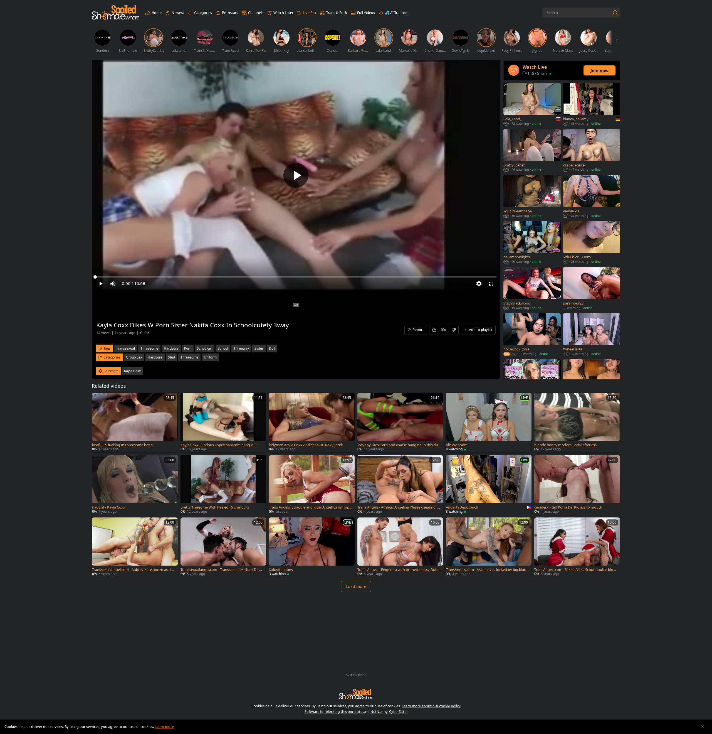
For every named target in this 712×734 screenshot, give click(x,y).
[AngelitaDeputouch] (488, 485)
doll (272, 348)
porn (187, 348)
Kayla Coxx (132, 371)
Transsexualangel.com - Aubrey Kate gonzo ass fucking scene (133, 569)
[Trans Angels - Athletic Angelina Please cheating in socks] (400, 485)
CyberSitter (398, 711)
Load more (356, 586)
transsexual (125, 348)
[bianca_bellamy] (591, 105)
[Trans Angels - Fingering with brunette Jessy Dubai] (400, 547)
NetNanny (378, 711)
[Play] (295, 175)
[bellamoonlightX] (532, 243)
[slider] (296, 277)
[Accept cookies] (703, 727)
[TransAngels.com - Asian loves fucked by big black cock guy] (488, 547)
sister (258, 348)
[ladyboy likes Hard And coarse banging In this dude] (400, 422)
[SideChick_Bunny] (591, 243)
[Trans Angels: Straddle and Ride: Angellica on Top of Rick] (312, 485)
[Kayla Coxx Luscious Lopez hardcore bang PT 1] (223, 422)
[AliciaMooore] (488, 422)
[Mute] (112, 283)
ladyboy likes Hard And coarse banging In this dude (398, 445)
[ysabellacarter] (591, 151)
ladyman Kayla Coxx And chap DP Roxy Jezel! (306, 445)
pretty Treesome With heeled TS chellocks (215, 507)
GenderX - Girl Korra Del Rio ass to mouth (568, 507)
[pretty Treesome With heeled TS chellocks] (223, 485)
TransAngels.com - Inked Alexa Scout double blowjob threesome (575, 569)
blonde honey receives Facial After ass (565, 445)
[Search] (615, 12)
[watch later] (98, 399)
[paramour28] (591, 289)
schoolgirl (204, 348)
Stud (171, 357)
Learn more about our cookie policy (431, 705)
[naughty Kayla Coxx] (135, 485)
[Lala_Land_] (532, 105)
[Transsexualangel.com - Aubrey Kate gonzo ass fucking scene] (135, 547)
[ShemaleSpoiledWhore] (115, 12)
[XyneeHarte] (591, 335)
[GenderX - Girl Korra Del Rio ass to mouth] (577, 485)
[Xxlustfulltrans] (312, 547)
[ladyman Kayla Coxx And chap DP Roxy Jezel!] (312, 422)
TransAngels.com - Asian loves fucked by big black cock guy (487, 569)
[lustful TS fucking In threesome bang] (135, 422)
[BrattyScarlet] (532, 151)
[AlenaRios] (591, 197)
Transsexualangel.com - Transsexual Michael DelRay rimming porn (222, 569)
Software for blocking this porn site (334, 711)
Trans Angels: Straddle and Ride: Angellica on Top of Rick (310, 507)
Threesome (189, 357)
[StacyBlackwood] (532, 289)
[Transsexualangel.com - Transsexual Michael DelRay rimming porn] (223, 547)
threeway (241, 348)
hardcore (171, 348)
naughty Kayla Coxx (108, 507)
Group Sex (134, 357)
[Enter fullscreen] (491, 283)
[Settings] (478, 283)
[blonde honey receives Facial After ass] (577, 422)
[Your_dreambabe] (532, 197)
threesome (149, 348)
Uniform (210, 357)
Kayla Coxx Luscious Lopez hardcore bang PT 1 (219, 445)
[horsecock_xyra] (532, 335)
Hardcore (155, 357)
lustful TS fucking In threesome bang (122, 445)
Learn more (164, 726)
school (223, 348)
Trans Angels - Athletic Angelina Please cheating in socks (398, 507)
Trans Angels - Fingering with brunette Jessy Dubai (398, 569)
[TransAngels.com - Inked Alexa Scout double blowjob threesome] (577, 547)
